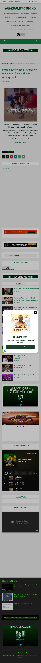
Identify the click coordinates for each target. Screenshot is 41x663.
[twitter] (33, 1)
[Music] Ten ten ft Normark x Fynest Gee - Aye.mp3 (26, 308)
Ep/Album (33, 17)
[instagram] (36, 1)
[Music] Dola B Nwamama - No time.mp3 (23, 357)
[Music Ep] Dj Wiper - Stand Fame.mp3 (26, 288)
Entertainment (20, 17)
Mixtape (26, 13)
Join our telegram (12, 13)
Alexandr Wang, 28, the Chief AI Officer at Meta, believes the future (26, 299)
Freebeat (31, 21)
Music (8, 17)
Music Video (12, 21)
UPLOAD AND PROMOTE (20, 25)
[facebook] (29, 1)
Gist (22, 21)
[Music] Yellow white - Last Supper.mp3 (22, 366)
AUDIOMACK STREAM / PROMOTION (21, 30)
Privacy (18, 1)
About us (10, 1)
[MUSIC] (9, 63)
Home (4, 1)
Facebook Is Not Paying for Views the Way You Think (26, 586)
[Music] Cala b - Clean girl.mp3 (24, 375)
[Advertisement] (20, 57)
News (35, 13)
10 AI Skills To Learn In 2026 (23, 604)
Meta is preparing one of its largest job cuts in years (26, 595)
